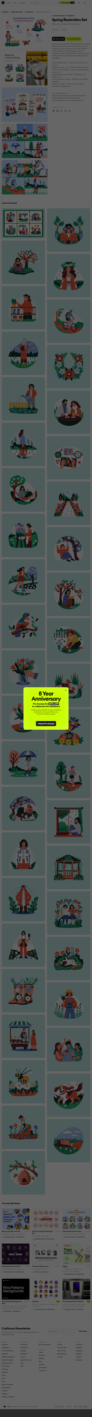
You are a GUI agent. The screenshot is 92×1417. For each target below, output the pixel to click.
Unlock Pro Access (46, 723)
